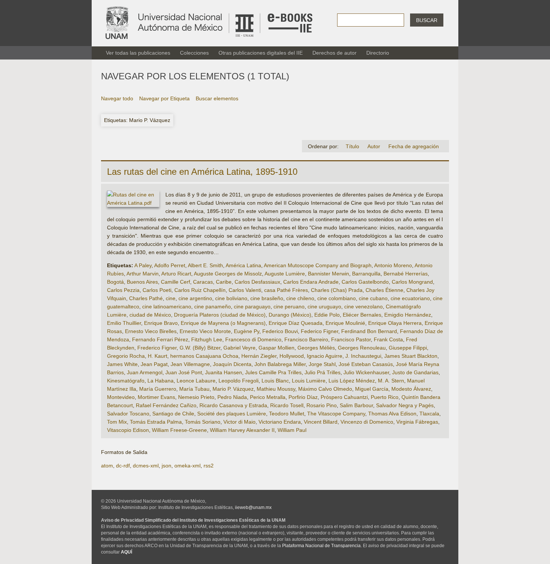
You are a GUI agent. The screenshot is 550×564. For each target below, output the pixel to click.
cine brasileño (266, 298)
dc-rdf (123, 466)
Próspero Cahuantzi (344, 397)
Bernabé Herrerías (406, 274)
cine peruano (289, 307)
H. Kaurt (157, 356)
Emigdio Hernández (407, 315)
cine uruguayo (324, 307)
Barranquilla (366, 274)
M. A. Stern (391, 381)
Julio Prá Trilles (322, 372)
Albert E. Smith (205, 265)
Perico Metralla (267, 397)
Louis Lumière (309, 381)
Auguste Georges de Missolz (228, 274)
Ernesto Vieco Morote (205, 331)
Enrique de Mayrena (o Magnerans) (223, 323)
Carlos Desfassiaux (257, 282)
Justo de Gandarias (415, 372)
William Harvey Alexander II (242, 430)
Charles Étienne (384, 290)
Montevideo (121, 397)
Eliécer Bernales (362, 315)
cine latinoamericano (166, 307)
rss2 (209, 466)
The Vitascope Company (336, 414)
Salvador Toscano (128, 414)
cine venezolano (363, 307)
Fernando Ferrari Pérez (160, 339)
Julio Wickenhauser (366, 372)
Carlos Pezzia (123, 290)
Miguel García (371, 389)
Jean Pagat (154, 364)
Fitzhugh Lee (206, 339)
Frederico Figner (157, 348)
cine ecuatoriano (410, 298)
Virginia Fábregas (417, 422)
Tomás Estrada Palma (156, 422)
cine (170, 298)
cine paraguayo (252, 307)
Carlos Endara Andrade (311, 282)
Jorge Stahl (322, 364)
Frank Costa (388, 339)
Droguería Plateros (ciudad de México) (220, 315)
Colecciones (194, 53)
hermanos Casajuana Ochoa (204, 356)
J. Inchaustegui (363, 356)
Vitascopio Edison (128, 430)
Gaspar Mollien (276, 348)
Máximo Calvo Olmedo (325, 389)
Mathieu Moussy (276, 389)
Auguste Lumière (285, 274)
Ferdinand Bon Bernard (369, 331)
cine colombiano (336, 298)
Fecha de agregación (413, 146)
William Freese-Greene (179, 430)
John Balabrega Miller (280, 364)
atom (107, 466)
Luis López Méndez (352, 381)
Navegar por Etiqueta (164, 98)
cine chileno (300, 298)
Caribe (224, 282)
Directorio (377, 53)
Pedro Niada (232, 397)
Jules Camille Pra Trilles (273, 372)
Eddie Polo (327, 315)
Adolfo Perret (169, 265)
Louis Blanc (275, 381)
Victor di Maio (239, 422)
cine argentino (195, 298)
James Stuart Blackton (410, 356)
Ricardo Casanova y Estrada (233, 405)
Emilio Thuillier (124, 323)
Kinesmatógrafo (125, 381)
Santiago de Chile (173, 414)
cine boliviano (231, 298)
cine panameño (212, 307)
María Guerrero (157, 389)
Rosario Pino (321, 405)
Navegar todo (117, 98)
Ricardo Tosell (286, 405)
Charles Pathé (146, 298)
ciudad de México (150, 315)
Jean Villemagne (190, 364)
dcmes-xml (146, 466)
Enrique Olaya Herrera (395, 323)
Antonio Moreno (393, 265)
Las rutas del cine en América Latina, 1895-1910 (202, 172)
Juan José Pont (183, 372)
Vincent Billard (320, 422)
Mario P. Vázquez (233, 389)
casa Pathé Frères (286, 290)
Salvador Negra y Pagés (405, 405)
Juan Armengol (144, 372)
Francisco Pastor (351, 339)
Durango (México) (290, 315)
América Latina (243, 265)
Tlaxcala (429, 414)
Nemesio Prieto (196, 397)
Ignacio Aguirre (324, 356)
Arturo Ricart (176, 274)
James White (122, 364)
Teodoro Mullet (286, 414)
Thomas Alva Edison (392, 414)
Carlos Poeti (157, 290)
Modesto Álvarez (411, 389)
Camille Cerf (175, 282)
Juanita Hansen (223, 372)
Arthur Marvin (142, 274)
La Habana (160, 381)
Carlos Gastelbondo (365, 282)
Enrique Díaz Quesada (296, 323)
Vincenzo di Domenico (366, 422)
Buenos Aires (142, 282)
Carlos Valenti (245, 290)
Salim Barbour (356, 405)
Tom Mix (117, 422)
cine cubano (373, 298)
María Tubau (194, 389)
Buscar (426, 20)
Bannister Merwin (328, 274)
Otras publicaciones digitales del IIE (261, 53)
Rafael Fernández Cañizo (166, 405)
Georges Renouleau (362, 348)
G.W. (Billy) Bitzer (200, 348)
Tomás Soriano (202, 422)
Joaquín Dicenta (232, 364)
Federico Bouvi (280, 331)
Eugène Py (246, 331)
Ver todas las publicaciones (138, 53)
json (166, 466)
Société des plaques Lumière (231, 414)
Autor (373, 146)
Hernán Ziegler (258, 356)
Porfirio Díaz (303, 397)
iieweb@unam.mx (253, 507)
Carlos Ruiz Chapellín (200, 290)
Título (352, 146)
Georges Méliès (316, 348)
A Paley (143, 265)
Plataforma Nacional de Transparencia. (322, 545)
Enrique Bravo (161, 323)
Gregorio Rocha (126, 356)
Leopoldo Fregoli (239, 381)
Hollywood (291, 356)
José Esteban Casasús (366, 364)
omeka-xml (187, 466)
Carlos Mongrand (412, 282)
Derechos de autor (334, 53)
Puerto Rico (384, 397)
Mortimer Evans (156, 397)
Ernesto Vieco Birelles (151, 331)
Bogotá (115, 282)
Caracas (203, 282)
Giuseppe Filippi (408, 348)
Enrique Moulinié (345, 323)
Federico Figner (319, 331)
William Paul (292, 430)
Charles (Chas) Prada (337, 290)
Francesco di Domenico (253, 339)
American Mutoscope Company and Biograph (318, 265)
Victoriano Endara (280, 422)
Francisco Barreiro (306, 339)
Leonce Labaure (196, 381)
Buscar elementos (217, 98)
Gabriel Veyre (239, 348)
